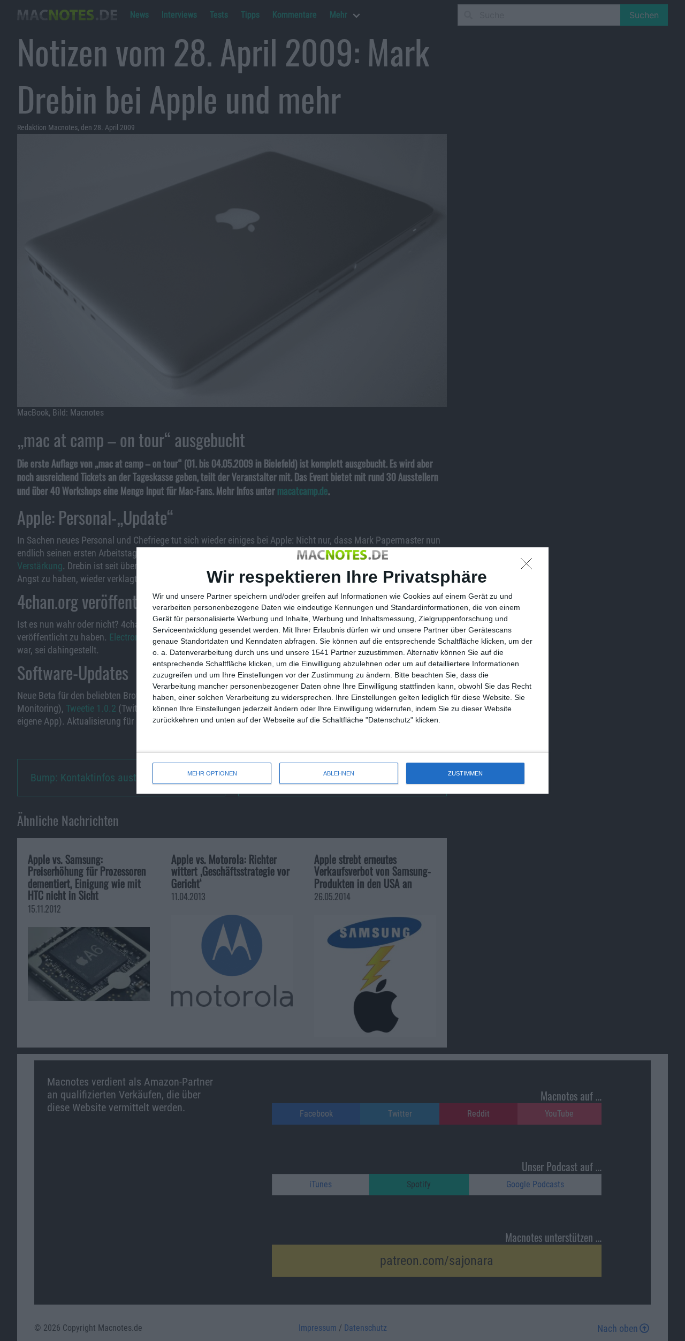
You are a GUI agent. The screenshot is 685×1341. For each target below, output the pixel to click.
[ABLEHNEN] (529, 566)
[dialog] (342, 670)
